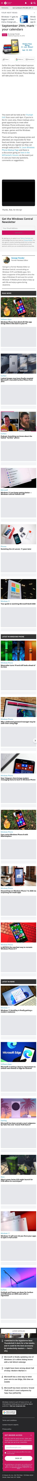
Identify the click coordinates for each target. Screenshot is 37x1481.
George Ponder (15, 34)
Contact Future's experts (10, 1425)
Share (6, 59)
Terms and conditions (9, 1420)
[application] (18, 191)
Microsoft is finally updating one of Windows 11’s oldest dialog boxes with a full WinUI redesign (19, 1359)
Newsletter (31, 59)
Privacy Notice (28, 240)
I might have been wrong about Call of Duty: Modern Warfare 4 (19, 1369)
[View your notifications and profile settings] (26, 3)
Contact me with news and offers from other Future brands (19, 1452)
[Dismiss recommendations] (34, 12)
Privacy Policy (25, 1465)
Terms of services (25, 238)
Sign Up (18, 1458)
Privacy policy (6, 1429)
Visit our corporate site (17, 1406)
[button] (35, 3)
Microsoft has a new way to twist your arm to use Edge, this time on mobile (18, 1379)
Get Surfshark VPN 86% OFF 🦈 (23, 8)
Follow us (20, 59)
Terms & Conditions (17, 1467)
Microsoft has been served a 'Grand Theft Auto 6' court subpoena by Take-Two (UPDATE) (19, 1390)
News (4, 35)
